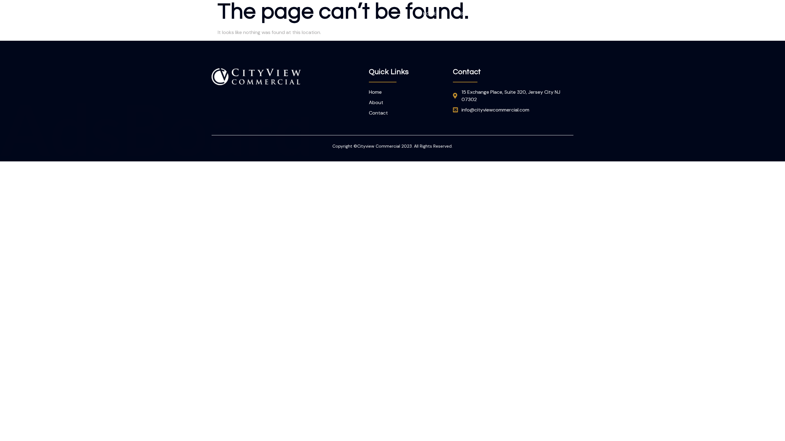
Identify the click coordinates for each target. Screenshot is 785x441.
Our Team (511, 13)
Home (430, 13)
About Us (468, 13)
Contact (554, 13)
